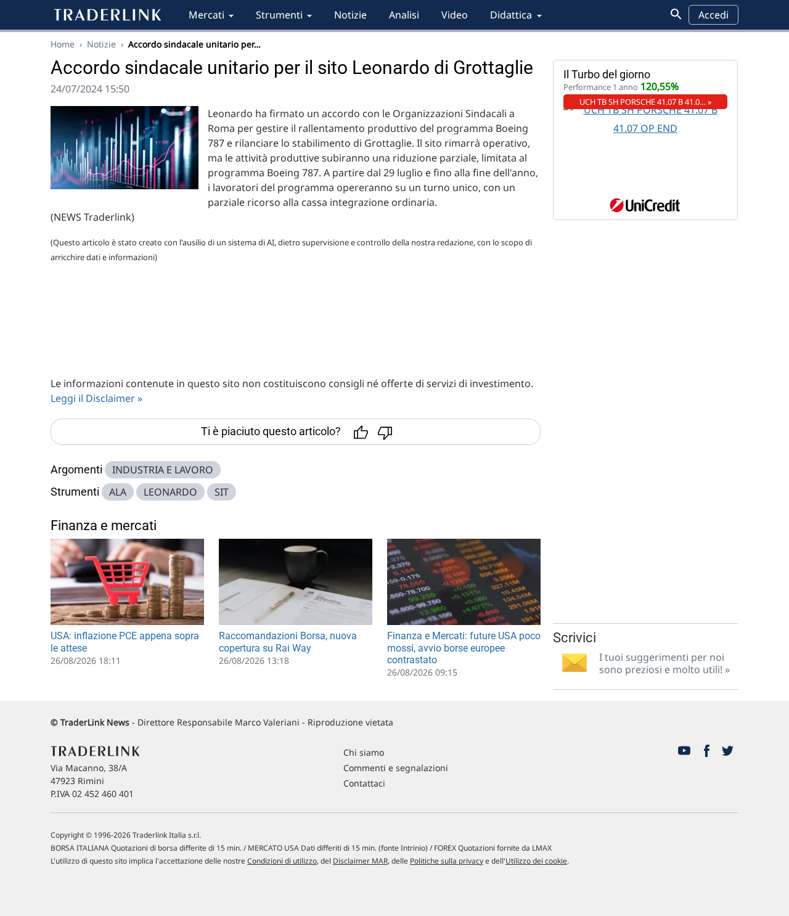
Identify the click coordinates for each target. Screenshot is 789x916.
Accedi (713, 15)
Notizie (350, 15)
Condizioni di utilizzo (282, 861)
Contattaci (364, 783)
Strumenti (279, 15)
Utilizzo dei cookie (536, 861)
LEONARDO (170, 492)
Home (63, 44)
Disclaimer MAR (360, 861)
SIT (222, 492)
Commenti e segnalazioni (395, 768)
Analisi (404, 15)
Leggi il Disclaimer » (96, 398)
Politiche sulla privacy (446, 861)
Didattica (511, 15)
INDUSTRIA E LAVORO (162, 469)
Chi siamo (363, 752)
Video (454, 15)
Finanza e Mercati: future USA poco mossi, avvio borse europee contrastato (464, 647)
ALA (117, 492)
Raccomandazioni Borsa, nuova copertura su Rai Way (288, 641)
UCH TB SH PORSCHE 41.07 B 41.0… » (645, 101)
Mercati (206, 15)
